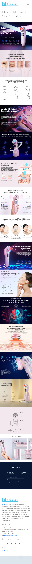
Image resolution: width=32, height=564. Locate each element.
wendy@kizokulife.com (10, 535)
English (4, 551)
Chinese (9, 551)
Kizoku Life (5, 504)
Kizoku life (16, 558)
